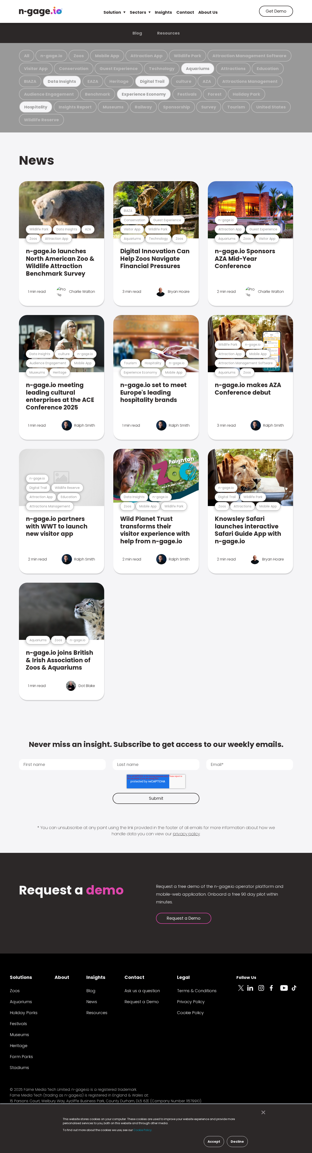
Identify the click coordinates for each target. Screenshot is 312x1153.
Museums (113, 107)
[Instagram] (263, 990)
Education (268, 68)
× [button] (262, 1112)
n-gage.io (51, 56)
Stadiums (19, 1067)
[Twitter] (241, 990)
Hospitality (35, 107)
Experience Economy (144, 94)
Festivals (187, 94)
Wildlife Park (187, 56)
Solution (112, 12)
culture (183, 81)
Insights (163, 12)
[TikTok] (296, 990)
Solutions (21, 977)
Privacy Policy (191, 1002)
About (62, 977)
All (26, 56)
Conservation (73, 68)
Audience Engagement (49, 94)
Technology (162, 68)
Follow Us (246, 977)
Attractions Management (250, 81)
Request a (71, 891)
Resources (168, 33)
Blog (137, 33)
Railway (143, 107)
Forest (215, 94)
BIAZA (30, 81)
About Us (208, 12)
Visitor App (36, 68)
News (36, 160)
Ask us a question (142, 991)
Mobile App (107, 56)
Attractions (233, 68)
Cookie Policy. (142, 1130)
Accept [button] (214, 1141)
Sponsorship (176, 107)
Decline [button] (237, 1141)
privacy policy (186, 834)
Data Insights (62, 81)
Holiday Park (246, 94)
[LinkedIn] (252, 990)
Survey (208, 107)
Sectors (138, 12)
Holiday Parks (23, 1013)
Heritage (119, 81)
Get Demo (276, 11)
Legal (183, 977)
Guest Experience (119, 68)
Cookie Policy (190, 1013)
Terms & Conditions (197, 991)
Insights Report (75, 107)
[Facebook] (274, 990)
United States (271, 107)
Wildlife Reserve (41, 120)
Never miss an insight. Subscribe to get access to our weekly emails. (156, 744)
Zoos (79, 56)
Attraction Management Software (249, 56)
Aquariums (197, 68)
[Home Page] (40, 11)
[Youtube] (285, 990)
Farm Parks (21, 1056)
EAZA (92, 81)
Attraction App (146, 56)
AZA (207, 81)
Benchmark (97, 94)
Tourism (236, 107)
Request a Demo (184, 918)
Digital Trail (152, 81)
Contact (185, 12)
